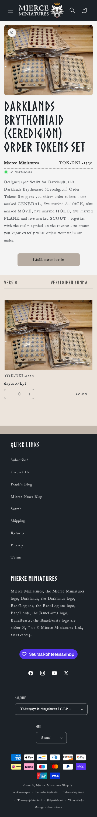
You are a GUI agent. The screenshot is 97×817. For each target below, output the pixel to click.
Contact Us (20, 472)
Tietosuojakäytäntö (30, 800)
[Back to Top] (86, 806)
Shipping (18, 521)
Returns (17, 533)
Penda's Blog (21, 484)
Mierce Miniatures (48, 785)
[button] (11, 10)
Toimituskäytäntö (46, 792)
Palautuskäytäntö (73, 792)
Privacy (17, 545)
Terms (16, 557)
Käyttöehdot (55, 800)
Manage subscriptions (48, 807)
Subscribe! (19, 460)
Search (16, 508)
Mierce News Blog (27, 496)
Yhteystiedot (76, 800)
